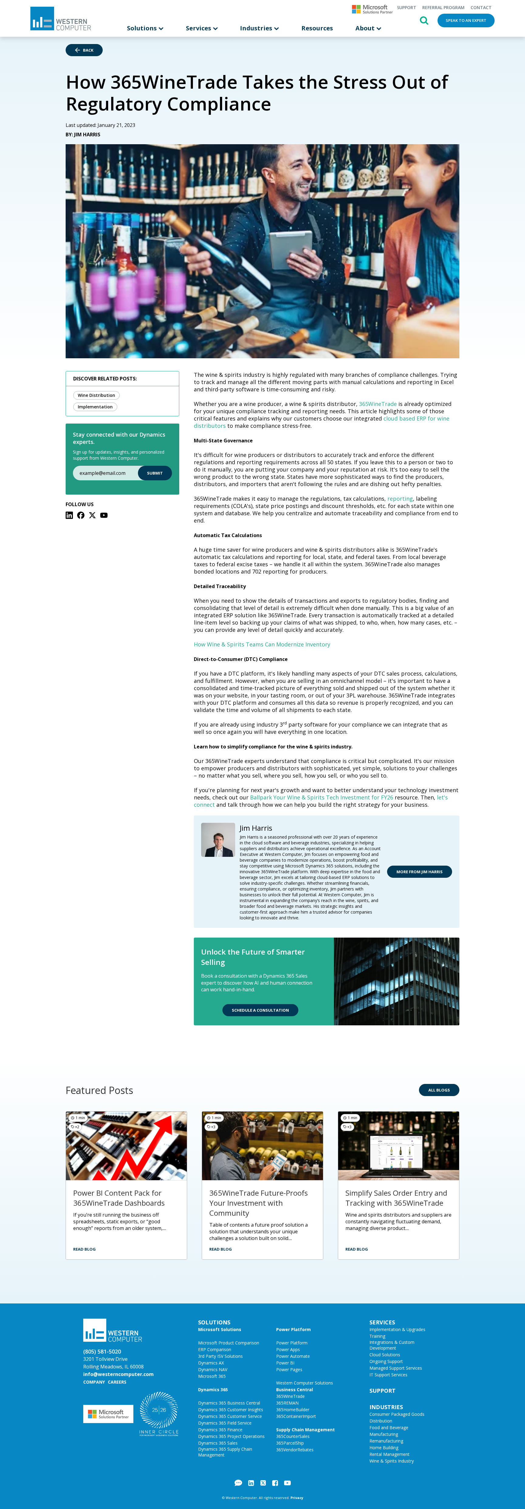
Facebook (275, 1483)
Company (94, 1382)
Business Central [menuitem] (294, 1389)
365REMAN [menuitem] (287, 1403)
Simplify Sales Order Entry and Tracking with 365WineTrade (396, 1198)
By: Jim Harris (83, 134)
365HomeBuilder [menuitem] (292, 1409)
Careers (117, 1382)
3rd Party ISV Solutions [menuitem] (220, 1356)
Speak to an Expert (466, 20)
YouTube (287, 1483)
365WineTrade (378, 403)
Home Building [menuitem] (383, 1447)
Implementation (95, 407)
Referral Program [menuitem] (443, 7)
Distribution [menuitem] (380, 1421)
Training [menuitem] (377, 1336)
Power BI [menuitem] (285, 1363)
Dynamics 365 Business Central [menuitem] (229, 1403)
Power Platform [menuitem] (293, 1329)
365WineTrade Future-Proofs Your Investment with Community (258, 1203)
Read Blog (84, 1249)
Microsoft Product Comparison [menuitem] (228, 1343)
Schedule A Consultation (260, 1010)
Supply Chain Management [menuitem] (305, 1429)
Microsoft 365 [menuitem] (212, 1376)
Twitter (263, 1483)
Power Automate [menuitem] (293, 1356)
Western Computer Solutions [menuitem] (304, 1383)
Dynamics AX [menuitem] (211, 1363)
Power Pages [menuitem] (289, 1369)
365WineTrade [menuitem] (290, 1396)
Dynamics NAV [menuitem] (212, 1369)
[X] (92, 515)
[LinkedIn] (69, 515)
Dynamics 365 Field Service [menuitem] (225, 1423)
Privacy (296, 1497)
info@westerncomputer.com (118, 1374)
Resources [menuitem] (317, 28)
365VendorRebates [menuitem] (295, 1450)
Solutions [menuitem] (142, 28)
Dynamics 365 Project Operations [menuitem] (231, 1436)
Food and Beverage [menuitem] (388, 1427)
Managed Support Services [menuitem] (395, 1368)
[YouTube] (104, 515)
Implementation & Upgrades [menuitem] (397, 1329)
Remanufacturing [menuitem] (386, 1441)
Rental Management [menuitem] (389, 1454)
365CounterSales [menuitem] (293, 1436)
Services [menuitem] (199, 28)
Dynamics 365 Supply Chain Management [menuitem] (225, 1452)
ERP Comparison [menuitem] (214, 1349)
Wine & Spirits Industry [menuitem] (391, 1461)
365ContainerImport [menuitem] (296, 1416)
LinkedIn (251, 1483)
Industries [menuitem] (257, 28)
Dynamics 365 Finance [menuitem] (220, 1429)
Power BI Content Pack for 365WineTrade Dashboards (119, 1198)
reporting (400, 498)
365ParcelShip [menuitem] (290, 1443)
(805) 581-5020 (102, 1351)
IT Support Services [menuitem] (388, 1375)
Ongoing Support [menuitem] (386, 1361)
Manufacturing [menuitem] (383, 1434)
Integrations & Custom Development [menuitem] (391, 1345)
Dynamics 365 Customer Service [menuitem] (230, 1416)
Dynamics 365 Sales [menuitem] (218, 1443)
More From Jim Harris (419, 871)
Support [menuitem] (406, 7)
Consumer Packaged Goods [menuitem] (396, 1414)
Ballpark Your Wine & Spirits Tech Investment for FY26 (321, 797)
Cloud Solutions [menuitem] (384, 1354)
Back (88, 50)
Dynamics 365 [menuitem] (213, 1389)
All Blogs (439, 1090)
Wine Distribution (96, 395)
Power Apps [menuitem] (288, 1349)
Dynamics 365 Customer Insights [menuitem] (230, 1409)
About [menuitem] (365, 28)
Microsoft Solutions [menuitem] (219, 1329)
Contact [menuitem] (481, 7)
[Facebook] (80, 515)
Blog (238, 1483)
